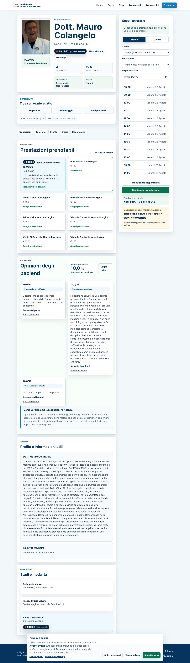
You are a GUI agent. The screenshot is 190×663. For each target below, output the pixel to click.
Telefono (41, 132)
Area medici (152, 5)
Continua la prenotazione (146, 190)
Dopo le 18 (35, 110)
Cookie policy (36, 656)
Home (99, 5)
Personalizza (132, 655)
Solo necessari (112, 655)
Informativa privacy (55, 656)
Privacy (169, 651)
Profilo (53, 132)
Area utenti (135, 5)
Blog (121, 5)
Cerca (111, 5)
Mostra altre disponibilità (146, 182)
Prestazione (128, 58)
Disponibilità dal (130, 70)
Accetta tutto (151, 655)
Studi (65, 132)
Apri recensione (31, 314)
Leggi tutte (104, 268)
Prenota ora (169, 5)
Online (157, 39)
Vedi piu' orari (98, 110)
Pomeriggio (66, 110)
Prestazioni (25, 132)
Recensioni (78, 132)
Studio (134, 39)
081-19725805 (135, 218)
